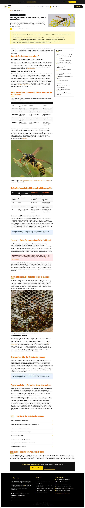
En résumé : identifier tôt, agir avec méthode (64, 93)
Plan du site (47, 502)
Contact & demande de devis (42, 492)
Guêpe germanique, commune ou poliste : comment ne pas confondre (64, 63)
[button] (72, 50)
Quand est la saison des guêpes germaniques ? (20, 439)
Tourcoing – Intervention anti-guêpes (63, 483)
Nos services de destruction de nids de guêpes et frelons (44, 486)
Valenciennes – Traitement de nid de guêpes (64, 488)
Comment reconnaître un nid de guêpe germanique (64, 77)
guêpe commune (31, 68)
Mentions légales (39, 502)
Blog (54, 6)
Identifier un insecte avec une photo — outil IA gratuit (43, 482)
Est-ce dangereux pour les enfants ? (18, 446)
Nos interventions (31, 6)
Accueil (11, 10)
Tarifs (38, 6)
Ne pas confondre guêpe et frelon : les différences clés (64, 66)
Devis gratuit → (72, 1)
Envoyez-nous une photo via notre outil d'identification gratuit (35, 180)
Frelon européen (34, 192)
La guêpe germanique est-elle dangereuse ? (20, 420)
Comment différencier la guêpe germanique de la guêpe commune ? (25, 424)
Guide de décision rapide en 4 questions (65, 70)
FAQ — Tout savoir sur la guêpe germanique (63, 90)
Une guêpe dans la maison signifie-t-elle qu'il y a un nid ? (23, 442)
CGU (43, 502)
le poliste (24, 138)
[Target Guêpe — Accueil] (7, 6)
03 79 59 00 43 (19, 492)
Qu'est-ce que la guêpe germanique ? (64, 54)
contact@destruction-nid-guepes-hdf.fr (22, 493)
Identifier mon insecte (46, 6)
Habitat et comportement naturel (65, 60)
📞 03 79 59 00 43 (64, 2)
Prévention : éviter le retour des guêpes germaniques (63, 86)
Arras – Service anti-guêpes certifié (63, 490)
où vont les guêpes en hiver (23, 84)
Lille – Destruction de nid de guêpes (63, 479)
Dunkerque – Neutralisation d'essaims (63, 486)
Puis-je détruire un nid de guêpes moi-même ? (20, 428)
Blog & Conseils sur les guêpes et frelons (44, 490)
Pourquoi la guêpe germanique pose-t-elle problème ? (64, 73)
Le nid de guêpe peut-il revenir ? (17, 435)
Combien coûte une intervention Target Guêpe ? (21, 431)
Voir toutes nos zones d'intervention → (62, 493)
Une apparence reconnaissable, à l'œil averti (65, 57)
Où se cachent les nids (63, 80)
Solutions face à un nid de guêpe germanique (63, 83)
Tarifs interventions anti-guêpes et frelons (44, 488)
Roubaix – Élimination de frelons (62, 481)
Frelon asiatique (45, 192)
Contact (57, 6)
